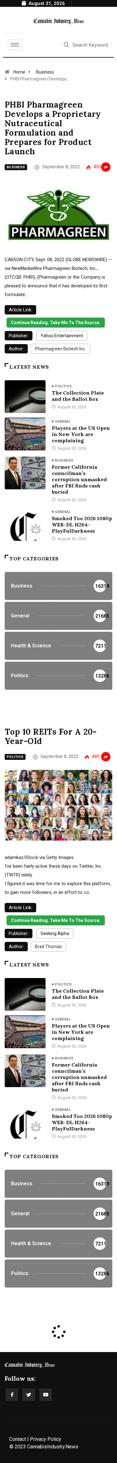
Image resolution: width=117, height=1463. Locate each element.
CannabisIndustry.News (52, 1447)
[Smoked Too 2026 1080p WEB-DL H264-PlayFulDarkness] (25, 524)
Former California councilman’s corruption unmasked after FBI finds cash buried (79, 479)
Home (19, 72)
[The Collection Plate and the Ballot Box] (25, 396)
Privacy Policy (45, 1439)
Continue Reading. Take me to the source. (55, 322)
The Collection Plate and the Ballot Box (78, 396)
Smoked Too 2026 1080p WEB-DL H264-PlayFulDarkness (82, 524)
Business (45, 72)
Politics (63, 386)
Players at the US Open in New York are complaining (81, 434)
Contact (17, 1439)
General (63, 422)
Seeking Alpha (55, 933)
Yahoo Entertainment (62, 335)
